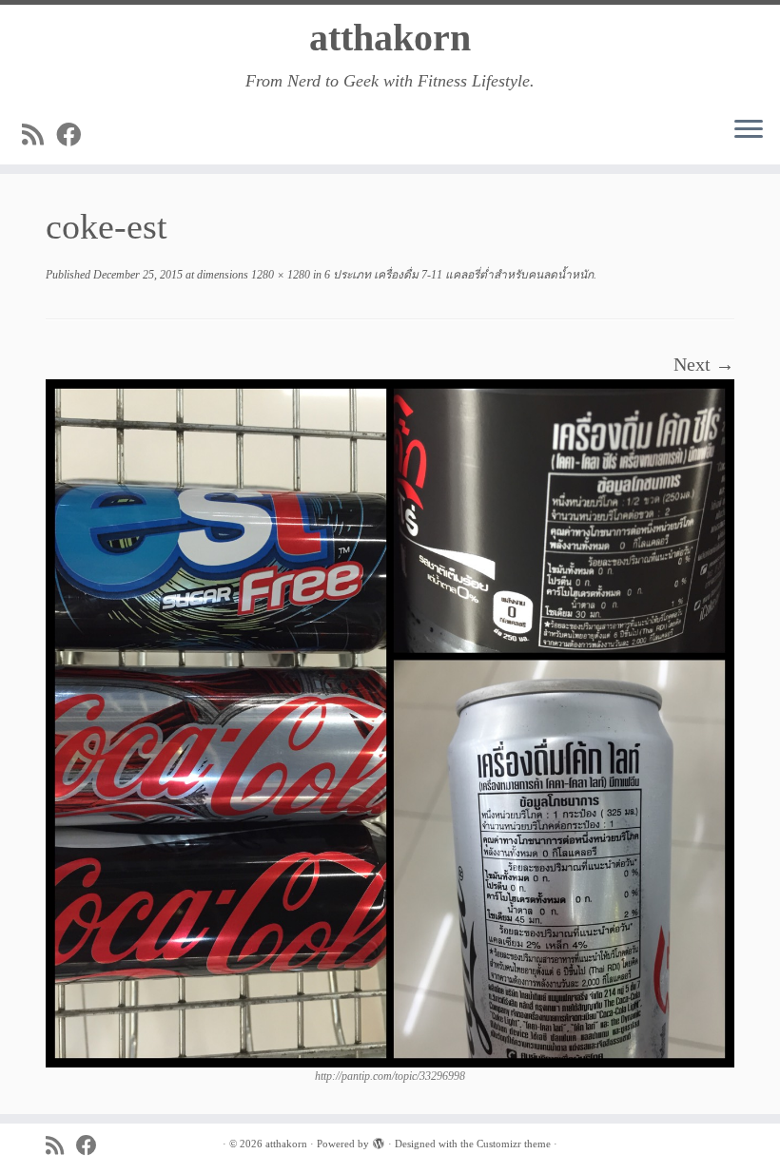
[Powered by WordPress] (378, 1140)
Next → (703, 364)
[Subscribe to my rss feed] (39, 135)
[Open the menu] (748, 130)
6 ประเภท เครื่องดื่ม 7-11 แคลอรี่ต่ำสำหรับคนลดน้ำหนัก (458, 274)
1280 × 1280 (279, 274)
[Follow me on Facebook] (74, 135)
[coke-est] (390, 721)
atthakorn (390, 37)
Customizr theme (514, 1143)
